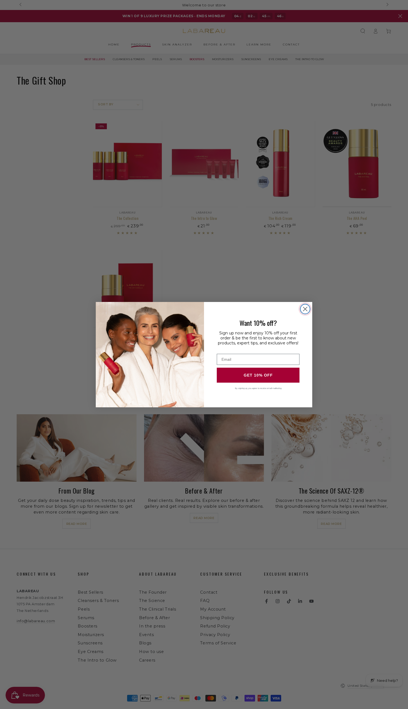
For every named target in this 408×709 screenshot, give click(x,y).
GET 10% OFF (258, 375)
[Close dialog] (305, 309)
